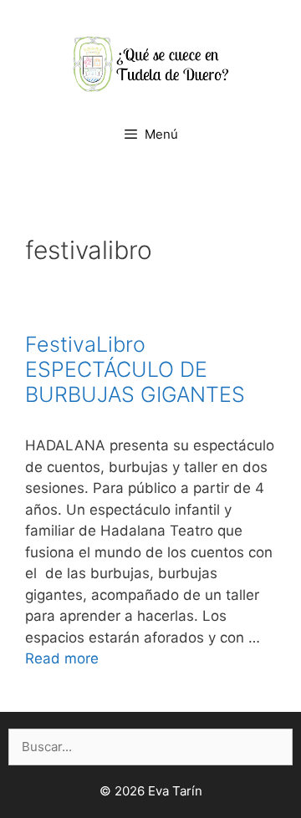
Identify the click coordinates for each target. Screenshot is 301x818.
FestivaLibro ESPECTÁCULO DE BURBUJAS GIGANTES (135, 369)
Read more (62, 658)
